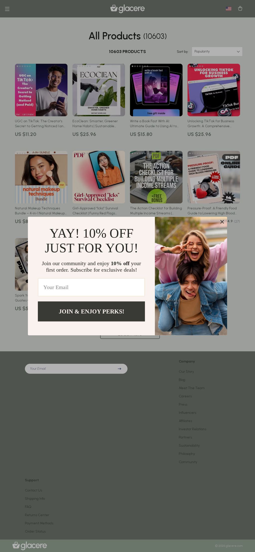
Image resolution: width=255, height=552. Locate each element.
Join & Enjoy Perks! (91, 311)
